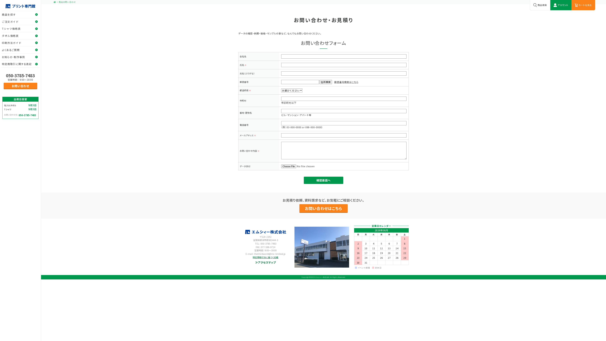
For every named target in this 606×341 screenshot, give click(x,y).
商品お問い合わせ (67, 1)
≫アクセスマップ (265, 262)
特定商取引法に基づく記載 (265, 257)
